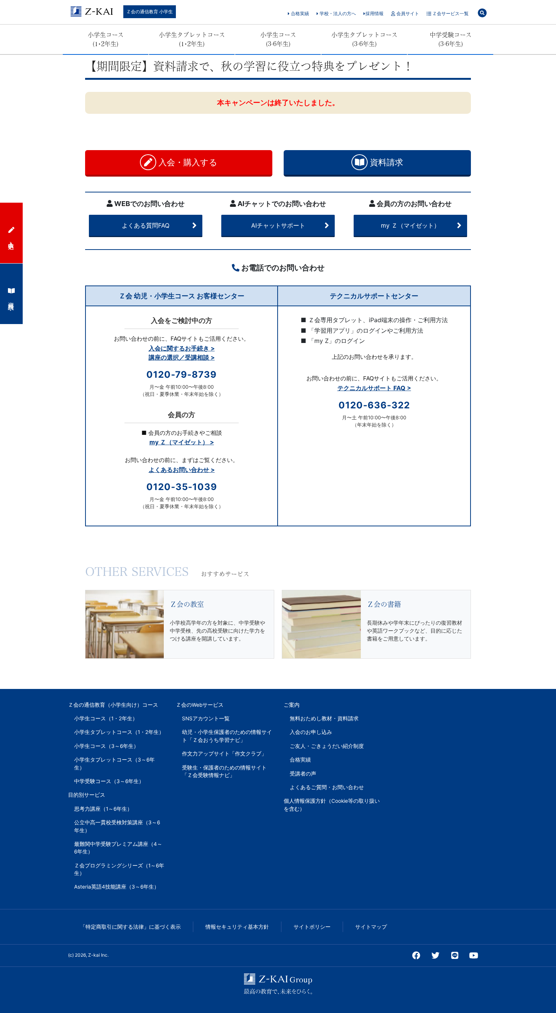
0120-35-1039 (181, 486)
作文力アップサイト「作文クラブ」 (224, 754)
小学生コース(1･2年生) (106, 39)
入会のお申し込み (311, 732)
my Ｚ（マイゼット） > (181, 442)
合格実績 (299, 13)
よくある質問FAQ (145, 225)
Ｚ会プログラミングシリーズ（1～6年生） (119, 869)
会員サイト (407, 13)
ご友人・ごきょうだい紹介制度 (327, 746)
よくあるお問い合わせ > (182, 469)
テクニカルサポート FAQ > (374, 388)
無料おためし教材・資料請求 (324, 718)
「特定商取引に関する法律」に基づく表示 (130, 927)
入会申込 (11, 238)
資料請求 (385, 162)
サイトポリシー (312, 927)
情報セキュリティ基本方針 (237, 927)
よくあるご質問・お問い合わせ (327, 787)
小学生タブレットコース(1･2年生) (192, 39)
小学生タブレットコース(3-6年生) (364, 39)
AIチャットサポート (278, 225)
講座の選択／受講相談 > (182, 357)
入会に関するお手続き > (182, 348)
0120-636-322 (374, 405)
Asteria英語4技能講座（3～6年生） (116, 887)
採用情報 (374, 13)
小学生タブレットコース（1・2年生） (119, 732)
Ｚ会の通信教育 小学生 (149, 11)
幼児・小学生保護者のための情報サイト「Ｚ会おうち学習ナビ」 (227, 736)
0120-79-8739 (181, 374)
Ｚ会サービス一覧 (450, 13)
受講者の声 (303, 774)
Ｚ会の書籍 (384, 604)
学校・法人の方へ (337, 13)
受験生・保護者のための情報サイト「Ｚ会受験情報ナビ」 (224, 771)
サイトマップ (371, 927)
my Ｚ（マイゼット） (410, 225)
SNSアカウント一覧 (206, 718)
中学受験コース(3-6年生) (451, 39)
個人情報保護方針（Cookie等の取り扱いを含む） (332, 804)
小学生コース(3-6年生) (278, 39)
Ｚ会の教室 (187, 604)
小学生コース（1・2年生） (106, 718)
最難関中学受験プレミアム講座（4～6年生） (118, 848)
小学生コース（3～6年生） (106, 746)
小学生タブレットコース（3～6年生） (114, 763)
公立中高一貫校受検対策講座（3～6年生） (117, 826)
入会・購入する (186, 162)
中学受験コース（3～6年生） (109, 781)
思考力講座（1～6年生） (103, 809)
